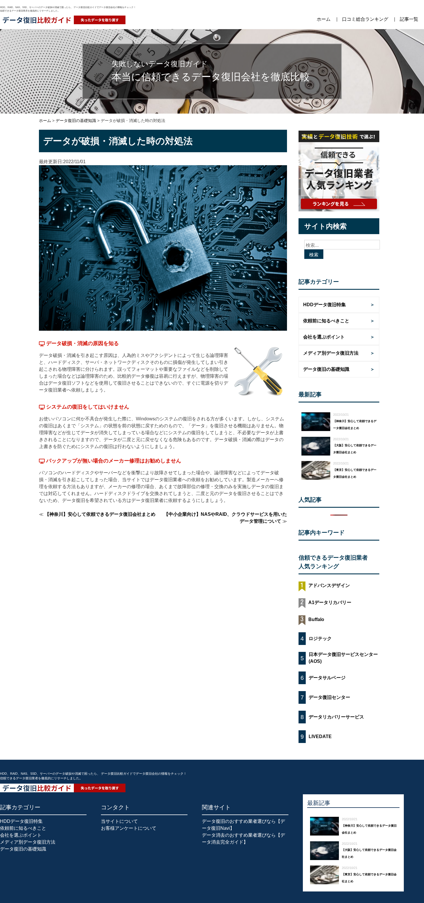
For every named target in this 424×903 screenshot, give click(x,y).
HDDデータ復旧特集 (324, 304)
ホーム (324, 19)
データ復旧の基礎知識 (326, 369)
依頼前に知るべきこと (326, 320)
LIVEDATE (320, 736)
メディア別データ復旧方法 (331, 353)
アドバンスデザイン (329, 585)
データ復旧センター (329, 697)
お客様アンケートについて (128, 828)
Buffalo (316, 619)
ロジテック (320, 638)
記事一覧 (409, 19)
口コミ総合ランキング (365, 19)
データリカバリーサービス (336, 716)
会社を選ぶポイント (324, 336)
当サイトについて (119, 821)
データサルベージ (327, 677)
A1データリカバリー (329, 602)
